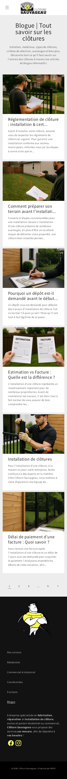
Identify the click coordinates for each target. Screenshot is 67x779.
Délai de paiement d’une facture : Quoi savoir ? (31, 539)
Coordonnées (15, 682)
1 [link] (9, 586)
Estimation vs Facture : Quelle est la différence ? (31, 374)
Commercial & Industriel (21, 672)
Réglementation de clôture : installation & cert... (33, 122)
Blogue (11, 701)
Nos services (14, 652)
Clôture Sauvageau (27, 768)
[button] (7, 7)
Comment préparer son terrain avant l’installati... (32, 209)
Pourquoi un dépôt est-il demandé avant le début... (33, 296)
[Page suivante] (58, 586)
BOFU (53, 768)
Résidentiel (13, 662)
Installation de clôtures (30, 459)
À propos (12, 692)
